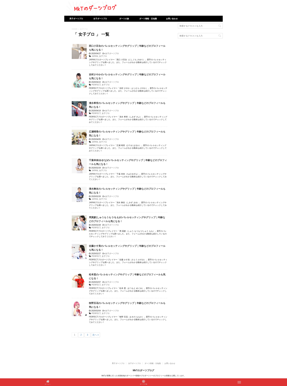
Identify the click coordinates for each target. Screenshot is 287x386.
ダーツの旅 (124, 19)
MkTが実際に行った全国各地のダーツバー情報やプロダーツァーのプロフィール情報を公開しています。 (143, 376)
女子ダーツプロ (100, 19)
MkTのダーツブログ (143, 370)
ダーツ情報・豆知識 (148, 19)
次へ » (95, 334)
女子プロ (103, 56)
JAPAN (95, 56)
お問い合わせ (172, 19)
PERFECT (96, 85)
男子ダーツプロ (76, 19)
